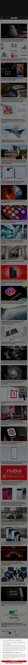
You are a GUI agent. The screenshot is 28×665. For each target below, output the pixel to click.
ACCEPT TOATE (14, 661)
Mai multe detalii (8, 644)
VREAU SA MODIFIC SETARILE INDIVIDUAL (14, 663)
